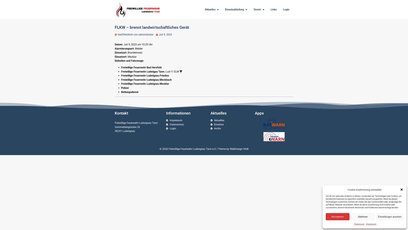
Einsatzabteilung (234, 9)
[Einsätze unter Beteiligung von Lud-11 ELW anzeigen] (181, 71)
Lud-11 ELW (172, 71)
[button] (401, 189)
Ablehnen (363, 216)
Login (286, 9)
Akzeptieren (337, 216)
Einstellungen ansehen (389, 216)
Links (274, 9)
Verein (257, 9)
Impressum (359, 224)
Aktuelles (210, 9)
